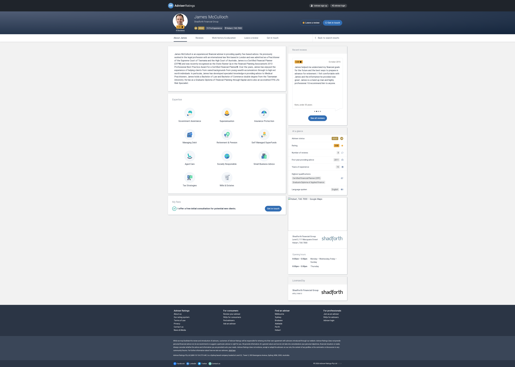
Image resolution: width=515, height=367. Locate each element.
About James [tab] (180, 38)
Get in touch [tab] (272, 38)
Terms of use (179, 320)
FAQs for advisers (331, 317)
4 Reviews (180, 30)
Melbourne (279, 314)
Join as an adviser (331, 314)
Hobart (278, 330)
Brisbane (279, 320)
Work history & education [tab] (224, 38)
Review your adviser (231, 314)
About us (178, 314)
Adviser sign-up (320, 6)
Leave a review (312, 22)
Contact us (178, 327)
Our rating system (182, 317)
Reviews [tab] (199, 38)
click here (232, 350)
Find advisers (229, 320)
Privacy (177, 324)
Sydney (278, 317)
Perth (277, 327)
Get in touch (333, 22)
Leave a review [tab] (251, 38)
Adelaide (278, 324)
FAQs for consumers (232, 317)
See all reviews (317, 118)
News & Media (180, 330)
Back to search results (328, 38)
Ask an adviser (229, 324)
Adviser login (339, 6)
